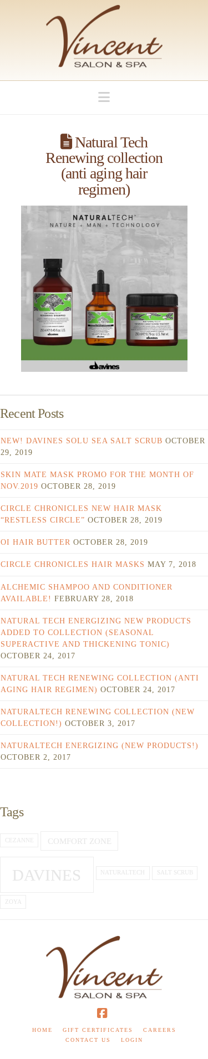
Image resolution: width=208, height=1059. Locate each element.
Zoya (13, 902)
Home (42, 1030)
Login (132, 1040)
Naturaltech (122, 872)
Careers (159, 1030)
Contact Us (88, 1040)
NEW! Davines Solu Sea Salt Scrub (82, 441)
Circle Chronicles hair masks (73, 564)
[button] (104, 97)
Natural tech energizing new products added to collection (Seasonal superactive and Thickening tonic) (96, 632)
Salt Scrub (175, 872)
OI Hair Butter (35, 542)
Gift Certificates (98, 1030)
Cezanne (19, 840)
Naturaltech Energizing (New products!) (100, 745)
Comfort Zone (79, 841)
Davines (46, 875)
